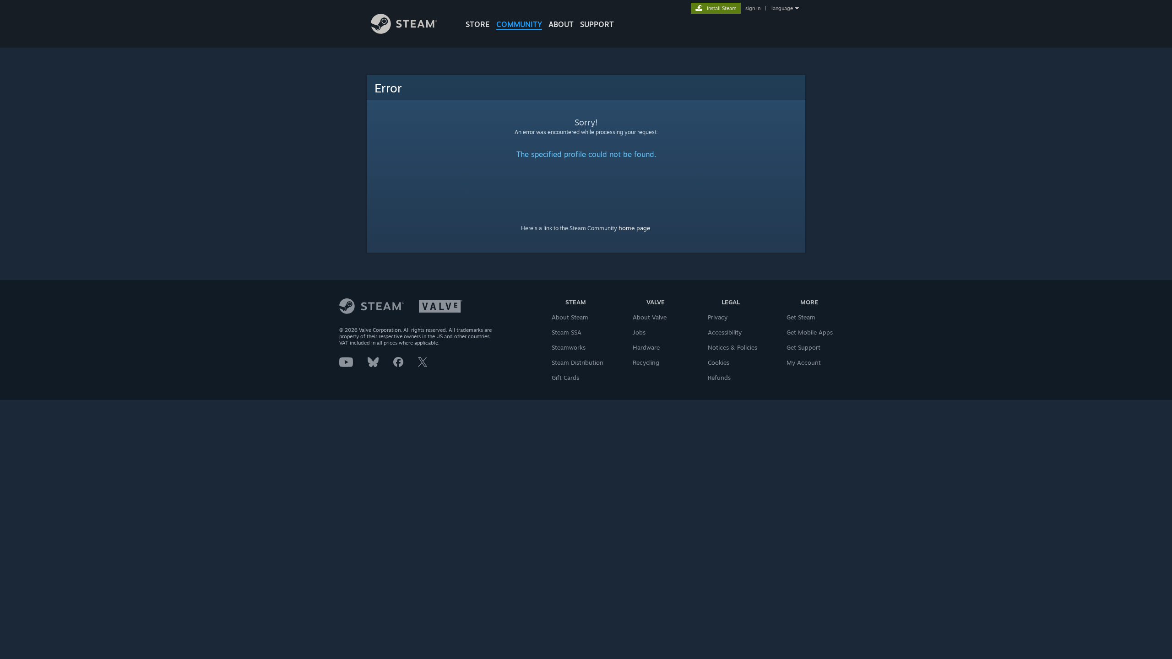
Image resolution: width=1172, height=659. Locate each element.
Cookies (718, 362)
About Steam (570, 317)
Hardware (646, 347)
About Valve (650, 317)
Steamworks (569, 347)
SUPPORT (597, 24)
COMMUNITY (519, 24)
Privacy (717, 317)
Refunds (719, 377)
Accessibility (725, 332)
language (782, 8)
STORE (478, 24)
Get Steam (801, 317)
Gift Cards (565, 377)
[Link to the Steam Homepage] (404, 31)
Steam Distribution (577, 362)
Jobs (639, 332)
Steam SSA (566, 332)
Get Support (803, 347)
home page (634, 228)
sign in (752, 8)
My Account (804, 362)
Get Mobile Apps (810, 332)
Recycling (646, 362)
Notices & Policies (732, 347)
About (561, 24)
